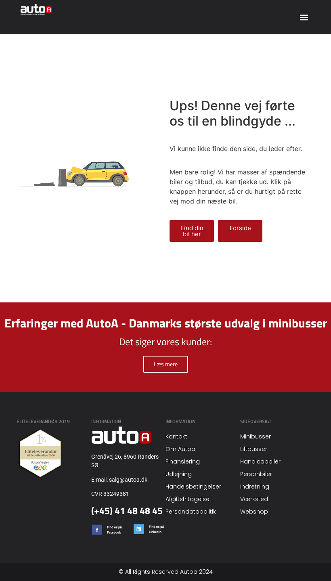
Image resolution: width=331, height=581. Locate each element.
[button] (303, 17)
